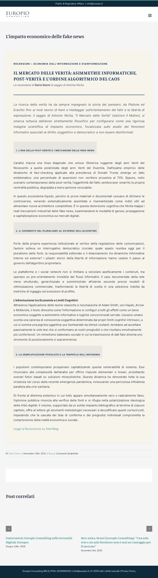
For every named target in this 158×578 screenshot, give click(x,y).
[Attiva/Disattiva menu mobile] (150, 15)
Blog (51, 453)
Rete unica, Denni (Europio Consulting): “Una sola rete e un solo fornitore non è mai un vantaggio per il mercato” (116, 542)
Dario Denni (15, 453)
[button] (9, 529)
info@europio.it (95, 3)
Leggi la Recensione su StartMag (35, 429)
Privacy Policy (128, 571)
